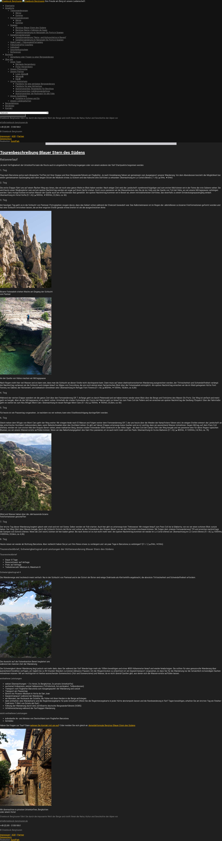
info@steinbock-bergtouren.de (14, 122)
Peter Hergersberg (24, 67)
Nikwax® (19, 76)
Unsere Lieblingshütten (20, 101)
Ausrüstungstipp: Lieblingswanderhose (32, 91)
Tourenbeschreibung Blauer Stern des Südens (42, 152)
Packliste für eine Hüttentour (28, 86)
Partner (20, 136)
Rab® (18, 79)
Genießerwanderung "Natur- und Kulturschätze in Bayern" (40, 37)
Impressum (5, 136)
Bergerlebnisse (12, 103)
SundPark (15, 141)
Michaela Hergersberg (25, 64)
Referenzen (15, 52)
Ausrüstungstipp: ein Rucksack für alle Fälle (35, 93)
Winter (18, 13)
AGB (14, 136)
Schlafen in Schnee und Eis (27, 98)
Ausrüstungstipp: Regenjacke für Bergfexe (34, 88)
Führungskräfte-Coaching (21, 45)
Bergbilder (9, 106)
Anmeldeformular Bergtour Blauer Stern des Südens (112, 725)
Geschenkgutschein (19, 49)
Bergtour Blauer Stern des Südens (30, 27)
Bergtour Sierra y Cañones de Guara (31, 30)
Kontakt (8, 108)
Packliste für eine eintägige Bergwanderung (35, 84)
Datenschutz (6, 139)
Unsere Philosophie (18, 69)
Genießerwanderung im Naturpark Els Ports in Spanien (39, 32)
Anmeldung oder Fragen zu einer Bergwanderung (32, 57)
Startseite (10, 5)
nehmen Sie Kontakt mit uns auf (44, 725)
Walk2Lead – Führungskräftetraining (26, 42)
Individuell (14, 47)
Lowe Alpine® (21, 74)
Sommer (19, 15)
